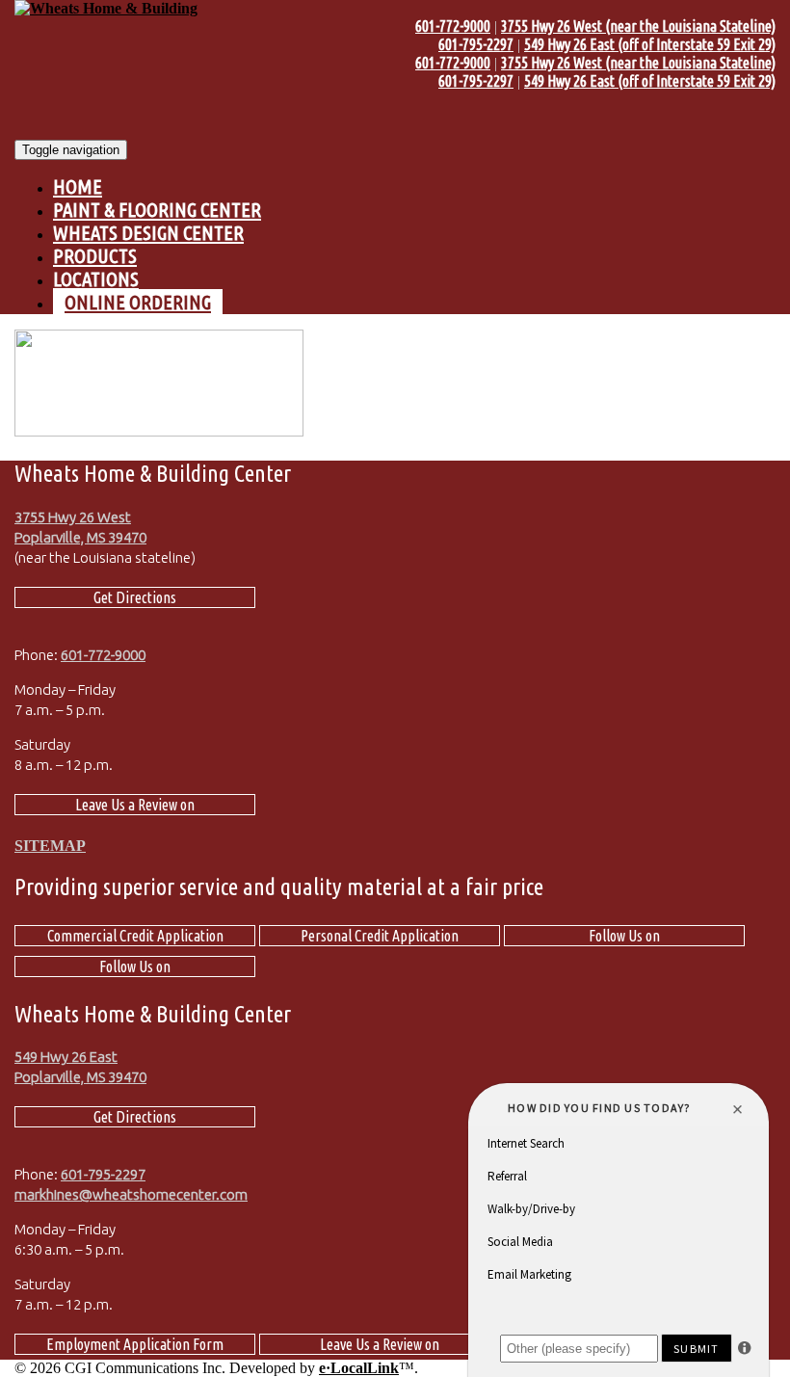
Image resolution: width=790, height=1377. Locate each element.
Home (77, 186)
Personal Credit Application (380, 935)
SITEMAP (50, 845)
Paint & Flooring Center (157, 210)
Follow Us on (624, 935)
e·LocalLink (359, 1368)
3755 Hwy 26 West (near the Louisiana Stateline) (638, 26)
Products (95, 256)
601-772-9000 (452, 26)
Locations (96, 279)
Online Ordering (138, 302)
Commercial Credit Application (135, 935)
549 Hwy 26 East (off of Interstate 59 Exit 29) (650, 44)
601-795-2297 (476, 44)
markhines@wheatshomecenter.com (131, 1194)
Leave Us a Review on (135, 804)
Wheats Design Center (148, 233)
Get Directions (134, 597)
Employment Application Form (135, 1344)
